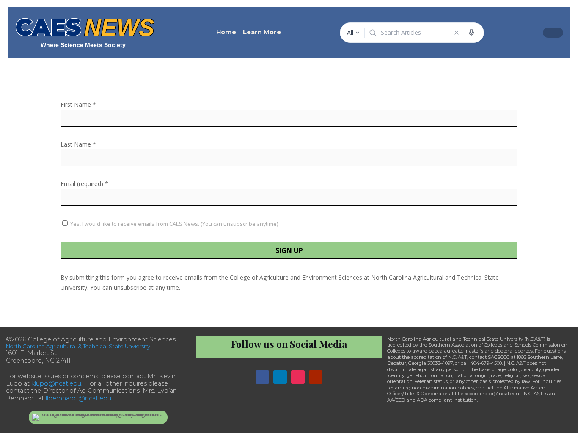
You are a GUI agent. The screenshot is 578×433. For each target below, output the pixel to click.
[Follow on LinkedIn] (280, 377)
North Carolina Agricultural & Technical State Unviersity (78, 346)
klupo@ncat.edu (56, 383)
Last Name (78, 144)
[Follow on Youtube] (315, 377)
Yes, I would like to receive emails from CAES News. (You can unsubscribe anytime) (173, 224)
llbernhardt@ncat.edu (78, 398)
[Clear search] (456, 33)
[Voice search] (471, 32)
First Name (78, 104)
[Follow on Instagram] (298, 377)
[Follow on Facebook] (262, 377)
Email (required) (84, 184)
